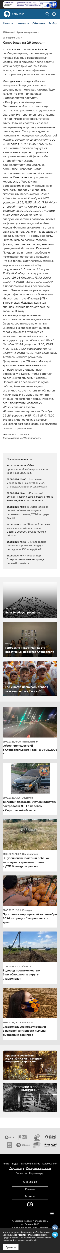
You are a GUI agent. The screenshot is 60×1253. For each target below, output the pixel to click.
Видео (15, 1163)
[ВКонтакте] (8, 1213)
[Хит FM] (37, 1145)
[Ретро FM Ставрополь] (37, 1137)
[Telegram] (15, 1213)
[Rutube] (44, 1213)
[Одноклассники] (22, 1213)
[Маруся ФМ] (50, 1145)
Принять (11, 1247)
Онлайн (54, 14)
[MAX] (30, 1213)
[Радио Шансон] (50, 1137)
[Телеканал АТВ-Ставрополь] (9, 1137)
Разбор (52, 23)
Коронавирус (36, 1173)
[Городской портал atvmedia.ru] (23, 1145)
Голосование (49, 1163)
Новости (8, 23)
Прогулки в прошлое (38, 1168)
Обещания (38, 23)
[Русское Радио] (23, 1137)
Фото (7, 1163)
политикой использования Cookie (20, 1240)
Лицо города (16, 1168)
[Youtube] (37, 1213)
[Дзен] (52, 1213)
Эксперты (21, 1173)
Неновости (22, 23)
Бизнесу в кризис (30, 1163)
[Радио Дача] (9, 1145)
